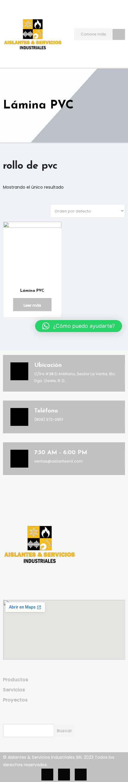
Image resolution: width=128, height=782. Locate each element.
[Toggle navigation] (119, 34)
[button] (78, 326)
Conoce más (93, 34)
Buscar (64, 731)
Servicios (14, 689)
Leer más (32, 305)
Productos (16, 679)
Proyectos (15, 699)
